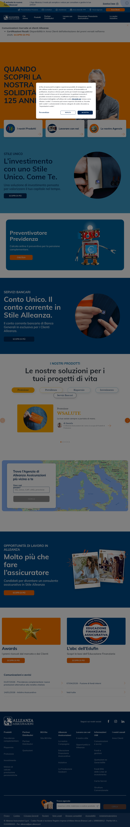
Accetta (85, 112)
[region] (66, 101)
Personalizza (44, 112)
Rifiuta (68, 112)
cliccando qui (76, 99)
